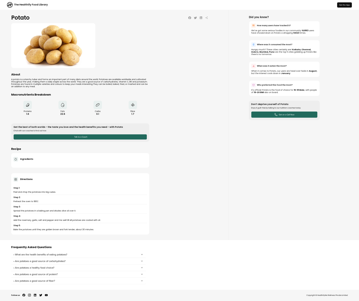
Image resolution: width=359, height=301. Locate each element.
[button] (78, 254)
